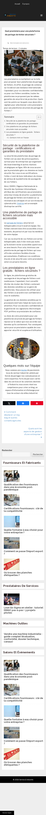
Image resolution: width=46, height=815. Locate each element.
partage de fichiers (15, 223)
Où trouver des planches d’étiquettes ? (18, 573)
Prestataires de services (19, 43)
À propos (25, 4)
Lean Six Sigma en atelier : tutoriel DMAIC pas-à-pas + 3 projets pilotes (23, 610)
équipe (24, 370)
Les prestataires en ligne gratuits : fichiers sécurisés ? (23, 133)
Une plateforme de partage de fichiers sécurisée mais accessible (21, 128)
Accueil (17, 4)
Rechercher (7, 450)
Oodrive (20, 203)
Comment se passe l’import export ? (23, 552)
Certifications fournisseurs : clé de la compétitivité (23, 509)
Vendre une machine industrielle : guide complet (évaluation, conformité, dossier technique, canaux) (23, 638)
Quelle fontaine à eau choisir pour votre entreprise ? (23, 531)
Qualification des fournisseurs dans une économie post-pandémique (21, 487)
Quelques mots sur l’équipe (19, 138)
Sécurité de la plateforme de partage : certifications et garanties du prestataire (22, 122)
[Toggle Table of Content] (38, 117)
